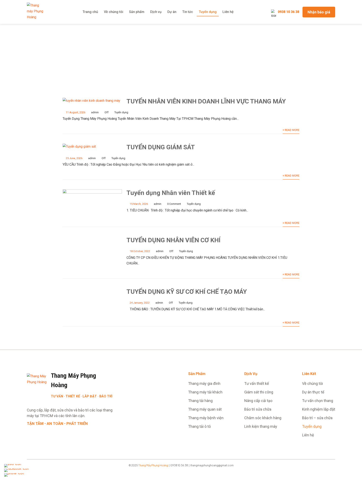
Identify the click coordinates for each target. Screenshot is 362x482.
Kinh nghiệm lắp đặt (318, 409)
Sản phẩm (136, 12)
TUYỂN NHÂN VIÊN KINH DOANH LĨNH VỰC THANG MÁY (206, 101)
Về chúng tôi (113, 12)
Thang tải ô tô (199, 426)
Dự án (171, 12)
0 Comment (174, 203)
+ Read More (291, 129)
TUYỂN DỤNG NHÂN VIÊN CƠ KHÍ (173, 240)
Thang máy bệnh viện (206, 418)
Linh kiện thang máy (260, 426)
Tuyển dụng (208, 12)
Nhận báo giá (319, 12)
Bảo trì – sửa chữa (317, 418)
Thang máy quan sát (205, 409)
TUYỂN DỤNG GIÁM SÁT (161, 147)
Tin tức (187, 12)
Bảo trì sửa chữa (257, 409)
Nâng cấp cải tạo (258, 400)
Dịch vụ (156, 12)
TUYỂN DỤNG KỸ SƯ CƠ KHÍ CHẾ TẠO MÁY (187, 291)
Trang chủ (90, 12)
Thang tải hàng (200, 400)
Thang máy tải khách (205, 392)
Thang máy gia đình (204, 383)
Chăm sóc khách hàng (262, 418)
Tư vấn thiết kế (256, 383)
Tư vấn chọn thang (317, 400)
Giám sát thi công (258, 392)
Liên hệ (228, 12)
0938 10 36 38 (288, 12)
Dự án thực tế (313, 392)
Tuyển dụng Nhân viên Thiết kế (171, 192)
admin (95, 112)
